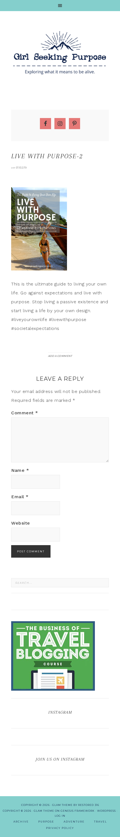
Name (20, 470)
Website (20, 523)
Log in (60, 815)
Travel (100, 821)
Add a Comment (60, 355)
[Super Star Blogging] (53, 688)
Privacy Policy (60, 828)
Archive (21, 821)
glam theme (62, 804)
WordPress (106, 810)
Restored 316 (88, 804)
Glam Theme (44, 810)
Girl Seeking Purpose (60, 53)
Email (20, 496)
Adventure (74, 821)
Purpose (46, 821)
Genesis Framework (78, 810)
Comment (24, 412)
